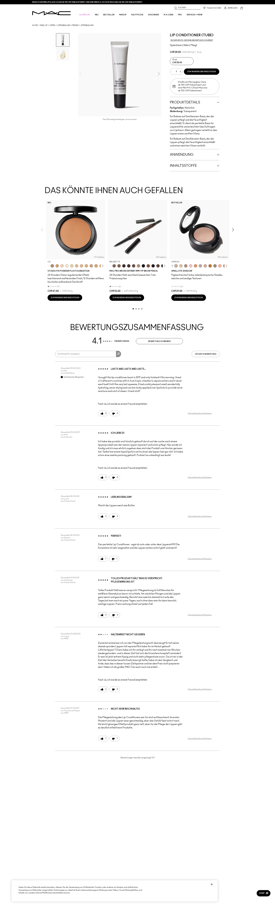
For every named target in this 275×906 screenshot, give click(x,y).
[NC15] (76, 266)
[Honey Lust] (205, 266)
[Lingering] (133, 266)
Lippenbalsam (87, 25)
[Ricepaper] (181, 266)
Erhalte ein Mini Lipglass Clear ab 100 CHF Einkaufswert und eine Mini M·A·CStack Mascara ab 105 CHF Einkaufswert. (87, 2)
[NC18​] (91, 266)
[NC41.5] (57, 266)
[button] (263, 893)
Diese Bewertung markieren (200, 413)
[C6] (52, 266)
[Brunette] (114, 266)
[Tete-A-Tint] (220, 266)
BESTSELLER (109, 15)
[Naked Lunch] (200, 266)
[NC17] (86, 266)
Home (35, 25)
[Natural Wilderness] (210, 266)
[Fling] (119, 266)
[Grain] (190, 266)
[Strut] (158, 266)
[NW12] (62, 266)
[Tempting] (215, 266)
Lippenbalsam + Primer (67, 25)
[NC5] (67, 266)
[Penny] (148, 266)
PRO (180, 15)
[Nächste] (102, 266)
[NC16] (81, 266)
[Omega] (138, 266)
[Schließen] (212, 884)
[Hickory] (129, 266)
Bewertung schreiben (159, 341)
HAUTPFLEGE (137, 15)
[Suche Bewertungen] (118, 354)
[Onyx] (143, 266)
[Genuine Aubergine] (124, 266)
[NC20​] (96, 266)
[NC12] (72, 266)
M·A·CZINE (168, 15)
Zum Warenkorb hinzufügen (201, 71)
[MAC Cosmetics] (51, 13)
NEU (97, 15)
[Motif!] (195, 266)
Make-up (44, 25)
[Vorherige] (49, 266)
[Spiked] (153, 266)
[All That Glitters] (186, 266)
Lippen (52, 25)
